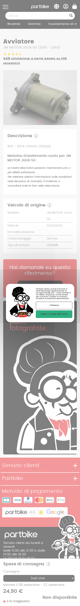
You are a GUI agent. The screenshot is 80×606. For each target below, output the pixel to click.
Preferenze (54, 305)
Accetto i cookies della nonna (54, 314)
